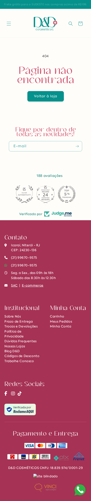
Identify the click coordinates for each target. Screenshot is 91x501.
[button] (9, 24)
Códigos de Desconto (21, 356)
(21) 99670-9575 (24, 265)
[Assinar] (77, 146)
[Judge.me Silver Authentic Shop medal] (24, 194)
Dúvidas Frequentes (20, 341)
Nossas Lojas (14, 346)
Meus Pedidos (61, 321)
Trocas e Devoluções (21, 326)
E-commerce (33, 285)
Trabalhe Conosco (19, 361)
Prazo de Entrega (18, 321)
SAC (14, 285)
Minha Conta (60, 326)
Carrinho (57, 316)
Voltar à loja (45, 96)
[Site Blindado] (45, 476)
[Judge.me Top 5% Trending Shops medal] (67, 194)
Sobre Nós (12, 316)
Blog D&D (12, 351)
